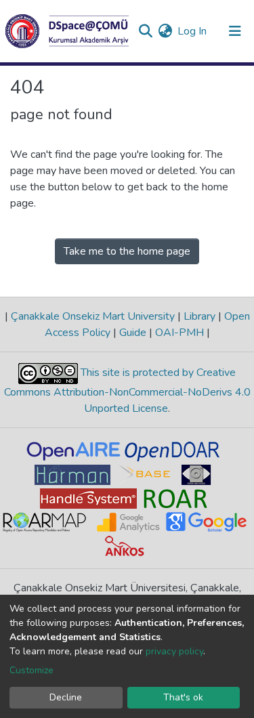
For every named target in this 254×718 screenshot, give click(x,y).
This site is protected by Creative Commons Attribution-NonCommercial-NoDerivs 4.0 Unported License (127, 390)
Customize (31, 670)
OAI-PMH (179, 332)
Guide (133, 332)
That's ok (183, 697)
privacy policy (174, 651)
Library (199, 316)
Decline (65, 697)
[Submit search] (145, 31)
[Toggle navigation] (235, 31)
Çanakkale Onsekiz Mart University (92, 316)
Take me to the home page (127, 251)
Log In (192, 31)
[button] (164, 31)
